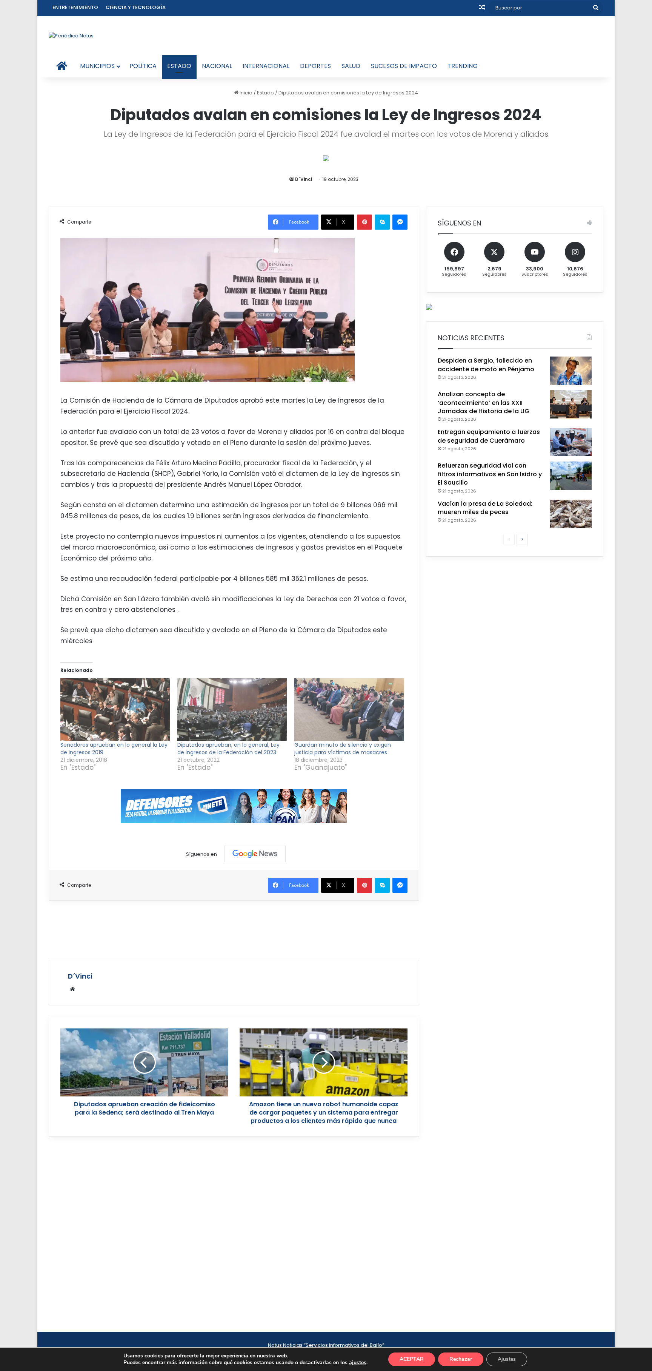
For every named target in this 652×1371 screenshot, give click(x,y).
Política (143, 66)
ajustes (357, 1362)
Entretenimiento (75, 7)
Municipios (97, 66)
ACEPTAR (412, 1359)
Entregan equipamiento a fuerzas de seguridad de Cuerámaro (489, 436)
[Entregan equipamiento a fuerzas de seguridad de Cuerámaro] (571, 442)
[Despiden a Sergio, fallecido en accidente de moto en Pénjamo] (571, 371)
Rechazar (460, 1359)
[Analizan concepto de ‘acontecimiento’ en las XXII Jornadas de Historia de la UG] (571, 404)
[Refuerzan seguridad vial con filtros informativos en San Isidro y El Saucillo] (571, 476)
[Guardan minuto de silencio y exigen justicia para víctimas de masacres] (349, 709)
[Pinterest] (364, 222)
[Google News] (255, 854)
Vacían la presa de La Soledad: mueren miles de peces (485, 507)
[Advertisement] (234, 929)
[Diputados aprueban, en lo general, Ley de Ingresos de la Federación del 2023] (232, 709)
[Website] (72, 989)
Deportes (315, 66)
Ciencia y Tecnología (136, 7)
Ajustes (507, 1359)
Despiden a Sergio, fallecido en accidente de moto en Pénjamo (486, 364)
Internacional (266, 66)
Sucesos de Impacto (404, 66)
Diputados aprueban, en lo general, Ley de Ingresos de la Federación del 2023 (228, 748)
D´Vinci (303, 179)
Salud (350, 66)
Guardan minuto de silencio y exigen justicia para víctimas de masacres (342, 748)
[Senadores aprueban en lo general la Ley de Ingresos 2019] (115, 709)
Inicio (245, 92)
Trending (462, 66)
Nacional (217, 66)
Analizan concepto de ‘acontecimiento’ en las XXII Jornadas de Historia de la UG (483, 402)
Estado (179, 66)
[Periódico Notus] (71, 35)
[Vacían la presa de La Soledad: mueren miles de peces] (571, 514)
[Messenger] (400, 222)
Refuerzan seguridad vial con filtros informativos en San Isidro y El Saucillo (490, 474)
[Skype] (382, 222)
